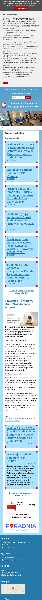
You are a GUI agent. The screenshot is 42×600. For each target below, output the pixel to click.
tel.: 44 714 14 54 (10, 557)
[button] (2, 118)
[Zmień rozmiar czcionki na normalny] (27, 89)
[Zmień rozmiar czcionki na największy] (36, 89)
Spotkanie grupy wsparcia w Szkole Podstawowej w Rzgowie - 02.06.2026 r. (20, 220)
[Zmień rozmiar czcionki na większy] (31, 89)
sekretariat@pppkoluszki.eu (13, 560)
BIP (5, 570)
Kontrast (15, 93)
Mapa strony (17, 89)
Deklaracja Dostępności (12, 575)
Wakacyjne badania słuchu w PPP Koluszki (19, 173)
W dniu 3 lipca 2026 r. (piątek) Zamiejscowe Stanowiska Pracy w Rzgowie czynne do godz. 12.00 (21, 151)
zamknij (5, 83)
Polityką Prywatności (8, 3)
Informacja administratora (24, 93)
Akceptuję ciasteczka (21, 8)
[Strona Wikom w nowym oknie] (6, 599)
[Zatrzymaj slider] (21, 124)
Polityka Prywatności (11, 573)
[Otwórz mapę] (13, 589)
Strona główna (8, 89)
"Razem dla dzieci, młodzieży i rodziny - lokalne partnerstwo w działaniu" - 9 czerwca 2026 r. (20, 195)
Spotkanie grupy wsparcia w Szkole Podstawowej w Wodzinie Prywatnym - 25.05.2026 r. (20, 246)
